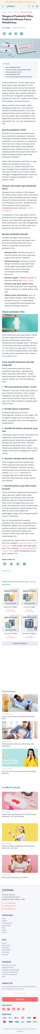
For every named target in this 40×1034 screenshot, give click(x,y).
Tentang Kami (7, 923)
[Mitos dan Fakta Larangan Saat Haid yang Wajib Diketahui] (20, 758)
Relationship (6, 950)
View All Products (20, 643)
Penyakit (5, 954)
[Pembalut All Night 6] (29, 623)
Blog (10, 12)
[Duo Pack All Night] (10, 623)
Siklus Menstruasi (7, 714)
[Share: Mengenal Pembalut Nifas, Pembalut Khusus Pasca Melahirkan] (4, 33)
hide (35, 63)
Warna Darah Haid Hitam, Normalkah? (15, 877)
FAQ (3, 977)
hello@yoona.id (9, 909)
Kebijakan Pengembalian (10, 970)
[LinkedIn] (13, 1009)
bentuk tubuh (14, 473)
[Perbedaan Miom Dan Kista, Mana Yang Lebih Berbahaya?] (20, 730)
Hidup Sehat (6, 945)
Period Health (6, 741)
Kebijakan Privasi (8, 967)
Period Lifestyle (26, 12)
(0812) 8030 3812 (10, 906)
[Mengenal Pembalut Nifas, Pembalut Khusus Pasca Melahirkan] (21, 33)
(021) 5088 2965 (9, 903)
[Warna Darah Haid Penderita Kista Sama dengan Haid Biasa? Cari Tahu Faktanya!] (20, 800)
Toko (4, 918)
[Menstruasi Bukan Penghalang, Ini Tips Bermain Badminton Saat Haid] (20, 832)
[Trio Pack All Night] (29, 597)
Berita (4, 930)
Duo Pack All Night (10, 633)
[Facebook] (3, 1009)
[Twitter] (18, 1009)
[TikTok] (23, 1009)
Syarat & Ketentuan (9, 965)
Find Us (4, 932)
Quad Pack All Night (11, 607)
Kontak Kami (6, 925)
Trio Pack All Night (29, 607)
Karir (3, 928)
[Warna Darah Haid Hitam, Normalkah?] (20, 864)
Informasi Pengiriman (9, 974)
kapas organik (28, 280)
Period (16, 12)
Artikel (4, 921)
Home (4, 12)
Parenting (5, 952)
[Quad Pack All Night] (10, 597)
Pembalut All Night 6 (29, 633)
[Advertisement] (20, 670)
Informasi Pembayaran (10, 972)
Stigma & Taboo (7, 769)
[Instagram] (8, 1009)
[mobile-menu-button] (3, 6)
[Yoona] (11, 6)
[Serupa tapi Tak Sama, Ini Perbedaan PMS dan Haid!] (20, 703)
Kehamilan (5, 948)
